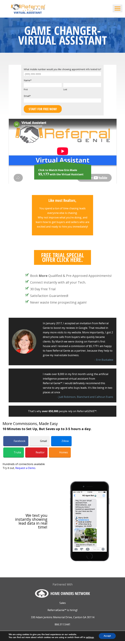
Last (65, 89)
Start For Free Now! (43, 109)
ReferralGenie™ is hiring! (62, 610)
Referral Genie (28, 9)
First (26, 89)
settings (90, 637)
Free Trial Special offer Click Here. (62, 257)
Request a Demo (25, 468)
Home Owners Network (62, 593)
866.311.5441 (62, 624)
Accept (107, 635)
